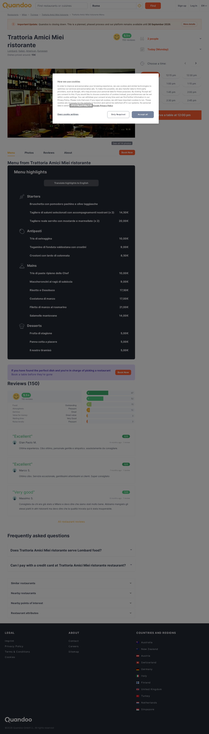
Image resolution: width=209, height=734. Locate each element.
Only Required (118, 114)
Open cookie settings (67, 114)
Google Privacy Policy (103, 105)
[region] (106, 98)
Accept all (143, 114)
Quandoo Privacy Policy (81, 105)
